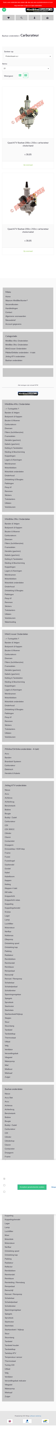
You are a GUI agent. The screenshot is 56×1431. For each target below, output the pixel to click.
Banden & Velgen (12, 413)
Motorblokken (10, 468)
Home (8, 296)
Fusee (7, 857)
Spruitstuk (9, 1002)
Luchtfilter (9, 924)
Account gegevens (13, 324)
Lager (7, 916)
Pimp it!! (8, 487)
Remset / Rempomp (13, 979)
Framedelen (10, 436)
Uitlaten (8, 503)
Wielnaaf (8, 1073)
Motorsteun (10, 927)
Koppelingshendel (12, 908)
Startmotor (9, 1006)
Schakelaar (9, 983)
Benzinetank (10, 806)
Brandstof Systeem (13, 761)
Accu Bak (9, 1098)
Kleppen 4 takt (11, 888)
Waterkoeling (10, 622)
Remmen (9, 491)
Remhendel (10, 963)
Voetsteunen (10, 507)
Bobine (8, 810)
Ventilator (9, 1049)
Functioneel (9, 1182)
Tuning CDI (9, 1365)
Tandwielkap (10, 1034)
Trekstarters (10, 499)
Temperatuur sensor (13, 1357)
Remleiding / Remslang (15, 1282)
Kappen (8, 880)
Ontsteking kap (11, 947)
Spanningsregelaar (13, 994)
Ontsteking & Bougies (14, 479)
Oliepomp (9, 939)
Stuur (7, 1022)
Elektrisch (9, 769)
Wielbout (8, 1069)
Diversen (8, 428)
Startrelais (9, 1010)
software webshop (35, 1416)
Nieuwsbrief (10, 320)
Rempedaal (10, 971)
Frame (7, 853)
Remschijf (9, 975)
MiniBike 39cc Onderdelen (16, 345)
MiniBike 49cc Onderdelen (16, 341)
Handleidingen (11, 308)
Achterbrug (9, 802)
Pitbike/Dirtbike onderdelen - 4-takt (20, 352)
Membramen (10, 464)
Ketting (8, 884)
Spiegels (8, 998)
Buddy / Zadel (11, 817)
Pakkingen (9, 483)
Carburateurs (10, 424)
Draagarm (9, 845)
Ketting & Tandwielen (14, 448)
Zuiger (7, 1077)
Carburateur (10, 765)
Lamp (7, 920)
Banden (8, 757)
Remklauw (9, 967)
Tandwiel (8, 1030)
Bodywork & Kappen (13, 416)
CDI (6, 825)
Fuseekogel (10, 861)
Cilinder (8, 833)
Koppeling (9, 904)
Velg (6, 1045)
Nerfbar (8, 931)
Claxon (8, 837)
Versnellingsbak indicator (15, 1381)
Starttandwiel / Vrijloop (14, 1329)
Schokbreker (10, 990)
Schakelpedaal (11, 986)
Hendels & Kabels (12, 773)
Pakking (8, 951)
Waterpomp (10, 1061)
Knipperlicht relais (12, 900)
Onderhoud (10, 475)
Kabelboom (10, 876)
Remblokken (10, 959)
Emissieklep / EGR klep (15, 849)
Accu (7, 754)
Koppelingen (10, 456)
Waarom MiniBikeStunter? (16, 300)
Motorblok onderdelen (14, 471)
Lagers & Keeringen (13, 460)
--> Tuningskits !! (12, 409)
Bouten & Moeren (12, 420)
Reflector (9, 1267)
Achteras (8, 798)
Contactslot (9, 841)
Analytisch (8, 1189)
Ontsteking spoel (12, 943)
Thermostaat (10, 1038)
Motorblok (9, 1239)
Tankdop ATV (10, 1353)
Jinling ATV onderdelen (15, 356)
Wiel (6, 1065)
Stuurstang (9, 1026)
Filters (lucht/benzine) (14, 432)
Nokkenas (9, 935)
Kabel (7, 872)
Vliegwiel (8, 1057)
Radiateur (9, 955)
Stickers (8, 495)
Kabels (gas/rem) (12, 444)
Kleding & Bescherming (15, 452)
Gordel (8, 868)
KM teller (8, 892)
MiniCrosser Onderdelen (16, 349)
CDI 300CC (10, 829)
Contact (8, 312)
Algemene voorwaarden (15, 316)
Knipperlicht (10, 896)
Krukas (8, 912)
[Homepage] (39, 9)
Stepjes (8, 1018)
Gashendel (9, 865)
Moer (7, 1235)
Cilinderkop (9, 1141)
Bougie (8, 813)
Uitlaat (7, 1042)
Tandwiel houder (12, 1345)
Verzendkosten (11, 304)
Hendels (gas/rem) (13, 440)
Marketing (8, 1195)
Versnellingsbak (11, 1053)
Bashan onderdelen (10, 36)
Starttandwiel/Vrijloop (14, 1014)
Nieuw (7, 790)
